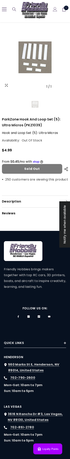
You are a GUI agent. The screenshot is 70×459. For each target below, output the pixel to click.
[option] (35, 57)
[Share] (65, 169)
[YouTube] (49, 316)
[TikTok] (39, 316)
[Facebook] (18, 316)
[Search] (14, 9)
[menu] (4, 9)
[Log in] (55, 9)
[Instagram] (28, 316)
